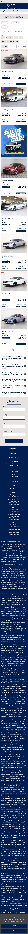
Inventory (13, 448)
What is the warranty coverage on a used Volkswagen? (13, 392)
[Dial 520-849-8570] (5, 1)
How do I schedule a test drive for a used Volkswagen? (13, 386)
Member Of (13, 457)
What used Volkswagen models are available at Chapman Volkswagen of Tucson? (13, 358)
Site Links (12, 453)
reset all (10, 27)
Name (7, 406)
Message (8, 431)
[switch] (26, 1)
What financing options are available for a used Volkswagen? (13, 380)
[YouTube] (16, 488)
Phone (4, 423)
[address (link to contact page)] (1, 1)
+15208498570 (14, 472)
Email (7, 415)
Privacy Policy (19, 921)
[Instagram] (14, 488)
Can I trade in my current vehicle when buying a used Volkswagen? (12, 373)
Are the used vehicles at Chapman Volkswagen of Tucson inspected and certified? (13, 366)
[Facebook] (11, 488)
